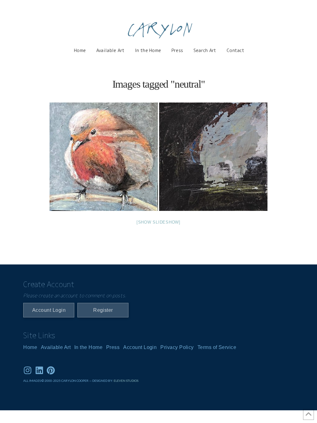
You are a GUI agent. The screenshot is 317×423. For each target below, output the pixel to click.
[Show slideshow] (158, 222)
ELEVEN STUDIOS (126, 380)
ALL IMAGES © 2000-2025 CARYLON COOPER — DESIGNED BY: (68, 380)
